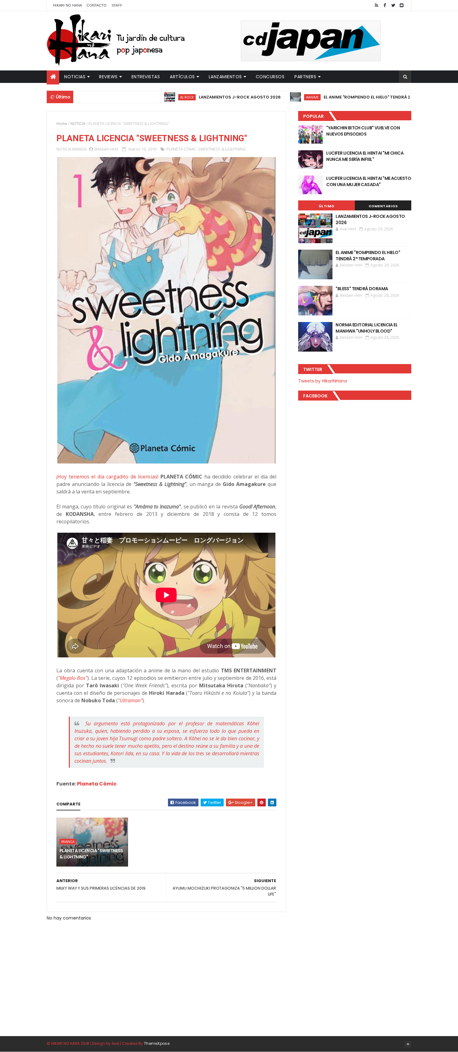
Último (326, 206)
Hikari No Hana (67, 5)
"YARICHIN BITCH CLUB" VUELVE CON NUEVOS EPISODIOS (363, 131)
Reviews (108, 77)
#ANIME (288, 97)
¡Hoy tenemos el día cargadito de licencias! (107, 476)
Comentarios (383, 206)
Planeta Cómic (97, 783)
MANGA (79, 149)
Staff (117, 5)
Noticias (74, 77)
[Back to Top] (407, 1044)
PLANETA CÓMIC (181, 149)
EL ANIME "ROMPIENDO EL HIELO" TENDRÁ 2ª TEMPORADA (357, 97)
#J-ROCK (162, 97)
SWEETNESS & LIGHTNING (222, 149)
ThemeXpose (156, 1043)
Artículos (182, 77)
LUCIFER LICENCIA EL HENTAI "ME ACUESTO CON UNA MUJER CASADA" (368, 181)
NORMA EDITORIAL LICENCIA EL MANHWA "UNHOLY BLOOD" (367, 328)
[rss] (376, 5)
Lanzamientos (225, 77)
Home (61, 123)
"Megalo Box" (72, 678)
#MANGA (67, 841)
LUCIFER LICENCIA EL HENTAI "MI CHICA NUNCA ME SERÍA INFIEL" (364, 156)
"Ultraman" (130, 700)
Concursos (270, 77)
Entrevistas (145, 77)
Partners (305, 77)
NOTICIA (77, 123)
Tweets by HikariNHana (322, 381)
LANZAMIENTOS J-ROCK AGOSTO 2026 (215, 97)
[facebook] (384, 5)
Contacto (97, 5)
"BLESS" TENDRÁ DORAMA (362, 289)
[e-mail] (401, 5)
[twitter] (393, 5)
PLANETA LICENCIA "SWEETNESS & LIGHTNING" (91, 854)
